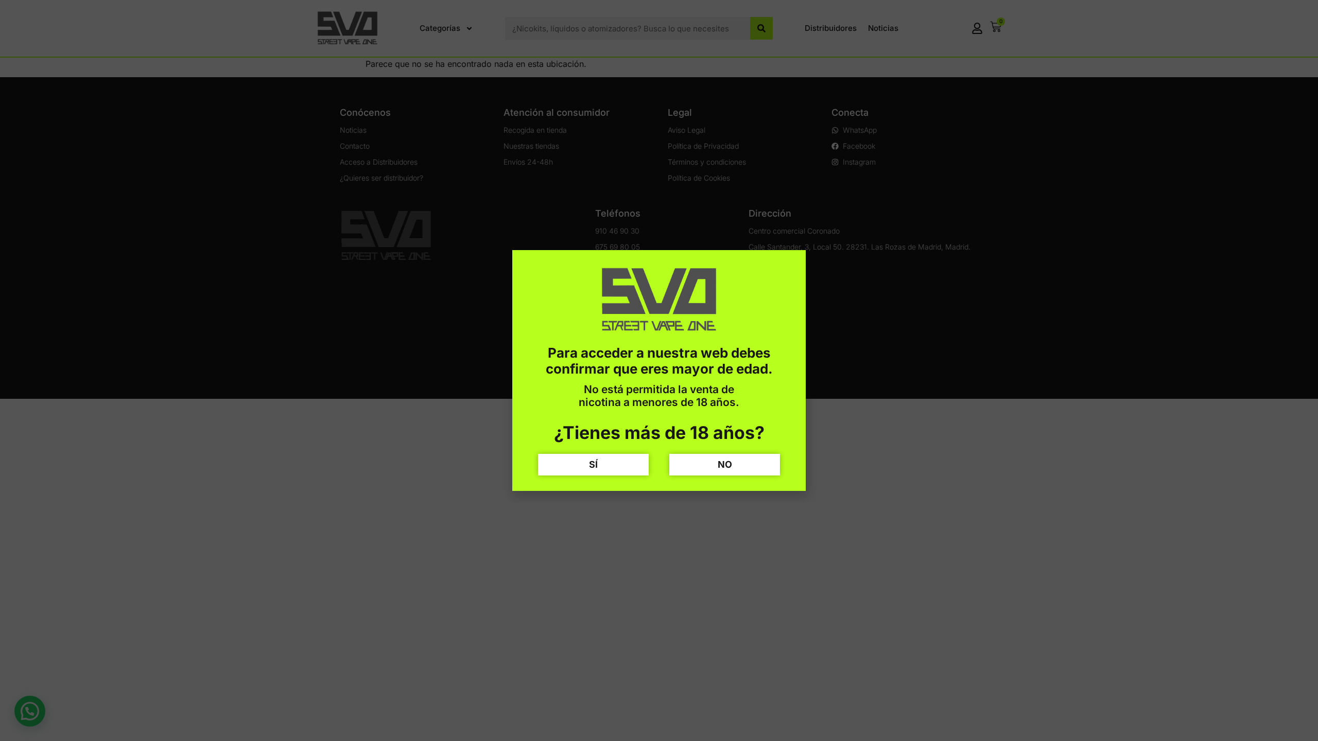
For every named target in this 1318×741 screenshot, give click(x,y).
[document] (659, 370)
